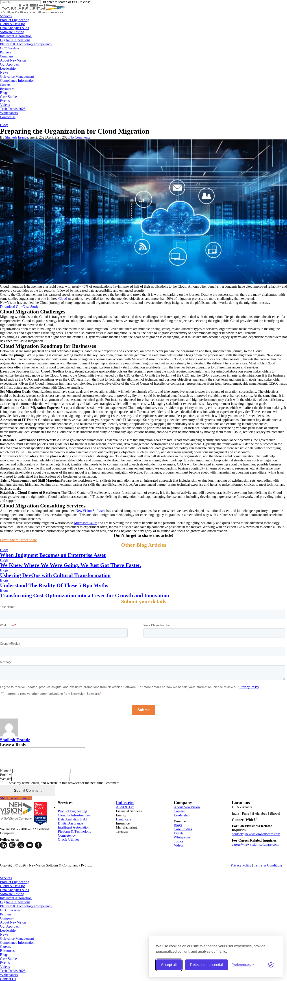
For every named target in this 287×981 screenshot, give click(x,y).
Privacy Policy (241, 865)
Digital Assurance (70, 823)
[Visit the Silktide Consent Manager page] (270, 964)
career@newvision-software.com (255, 844)
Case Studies (183, 829)
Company (7, 918)
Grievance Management (17, 938)
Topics (178, 841)
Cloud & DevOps (12, 886)
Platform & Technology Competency (74, 833)
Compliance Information (17, 942)
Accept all (169, 965)
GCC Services (10, 910)
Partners (5, 914)
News (4, 934)
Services (6, 878)
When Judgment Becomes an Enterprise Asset (53, 555)
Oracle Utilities (68, 839)
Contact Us (8, 979)
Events (178, 833)
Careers (179, 811)
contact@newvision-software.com (256, 834)
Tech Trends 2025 (13, 971)
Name (5, 771)
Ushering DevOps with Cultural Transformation (55, 575)
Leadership (181, 815)
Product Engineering (72, 811)
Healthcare (123, 819)
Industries (125, 802)
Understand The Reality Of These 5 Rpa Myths (54, 585)
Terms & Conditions (268, 865)
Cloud (62, 298)
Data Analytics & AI (72, 819)
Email (5, 775)
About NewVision (187, 807)
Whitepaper (182, 837)
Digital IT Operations (15, 902)
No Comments (79, 137)
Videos (179, 845)
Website (5, 779)
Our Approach (10, 926)
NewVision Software (90, 511)
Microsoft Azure (85, 523)
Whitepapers (9, 975)
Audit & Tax (125, 807)
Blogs (4, 125)
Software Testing (12, 894)
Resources (7, 950)
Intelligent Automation (73, 827)
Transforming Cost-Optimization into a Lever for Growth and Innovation (84, 595)
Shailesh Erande (16, 137)
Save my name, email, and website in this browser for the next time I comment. (64, 783)
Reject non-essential (206, 965)
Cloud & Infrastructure (74, 815)
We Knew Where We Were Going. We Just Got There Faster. (70, 565)
